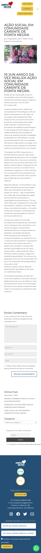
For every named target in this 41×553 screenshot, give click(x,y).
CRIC (20, 481)
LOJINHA (27, 9)
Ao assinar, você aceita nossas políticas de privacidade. (15, 540)
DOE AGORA (27, 4)
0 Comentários (16, 41)
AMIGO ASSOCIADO (25, 13)
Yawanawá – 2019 (10, 395)
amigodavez (12, 39)
